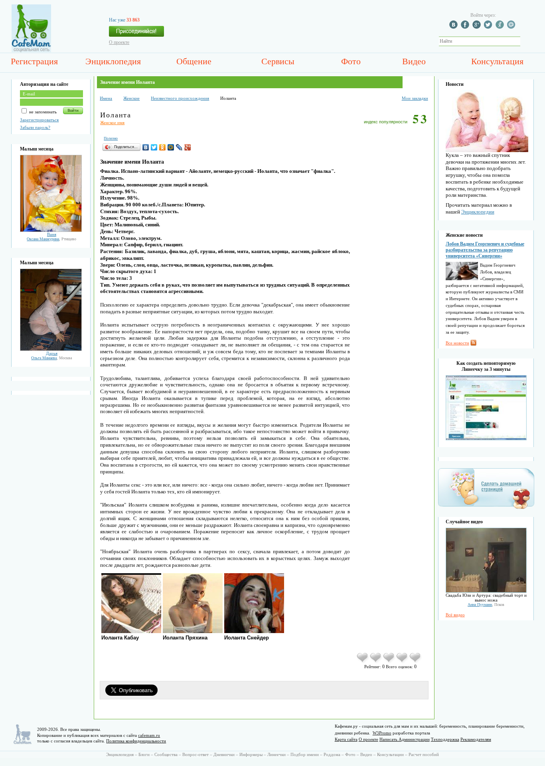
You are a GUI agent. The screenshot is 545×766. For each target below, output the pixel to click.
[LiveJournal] (179, 147)
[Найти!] (524, 41)
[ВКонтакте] (146, 147)
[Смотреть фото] (51, 230)
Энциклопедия (113, 61)
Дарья (51, 353)
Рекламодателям (475, 739)
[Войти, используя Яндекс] (501, 27)
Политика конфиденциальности (136, 740)
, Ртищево (51, 239)
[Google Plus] (188, 147)
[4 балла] (402, 661)
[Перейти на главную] (31, 50)
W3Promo (382, 732)
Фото (351, 61)
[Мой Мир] (171, 147)
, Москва (51, 358)
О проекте (119, 42)
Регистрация (34, 61)
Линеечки (276, 754)
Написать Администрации (404, 739)
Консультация (497, 61)
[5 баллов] (415, 661)
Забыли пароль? (35, 127)
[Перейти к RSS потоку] (473, 344)
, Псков (486, 604)
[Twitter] (154, 147)
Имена (106, 98)
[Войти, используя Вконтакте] (454, 27)
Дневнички (224, 754)
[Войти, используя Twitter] (489, 27)
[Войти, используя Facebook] (466, 27)
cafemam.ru (149, 735)
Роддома (332, 754)
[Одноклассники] (162, 147)
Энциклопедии (477, 212)
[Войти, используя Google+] (477, 27)
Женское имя (112, 122)
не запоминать (42, 111)
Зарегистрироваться (39, 119)
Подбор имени (304, 754)
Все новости (457, 342)
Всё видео (455, 614)
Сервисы (277, 61)
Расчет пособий (424, 754)
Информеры (251, 754)
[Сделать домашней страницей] (486, 508)
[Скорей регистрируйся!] (136, 33)
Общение (193, 61)
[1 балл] (362, 661)
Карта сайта (346, 739)
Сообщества (166, 754)
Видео (414, 61)
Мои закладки (415, 98)
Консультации (390, 754)
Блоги (144, 754)
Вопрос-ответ (195, 754)
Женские (131, 98)
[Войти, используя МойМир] (512, 27)
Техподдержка (445, 739)
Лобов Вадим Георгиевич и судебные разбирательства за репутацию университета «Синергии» (485, 250)
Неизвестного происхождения (180, 98)
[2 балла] (376, 661)
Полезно (111, 138)
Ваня (51, 234)
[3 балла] (389, 661)
